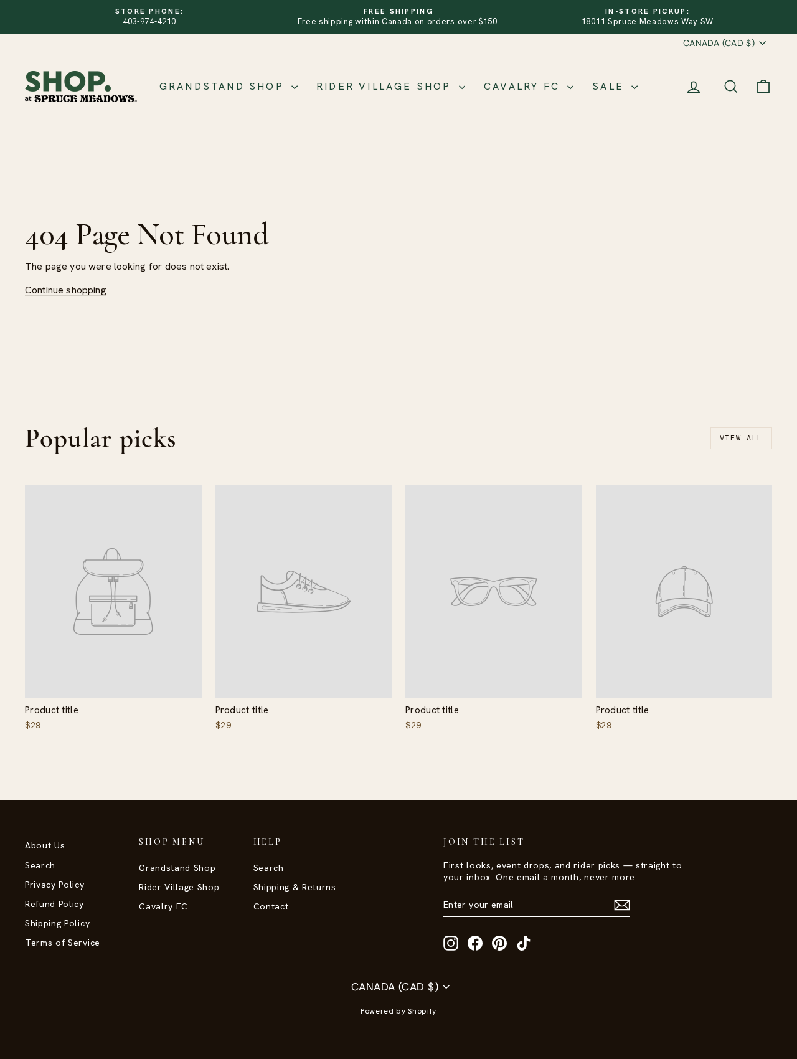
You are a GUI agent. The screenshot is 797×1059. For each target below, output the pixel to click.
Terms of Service (62, 942)
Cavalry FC (524, 86)
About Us (45, 845)
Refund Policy (54, 903)
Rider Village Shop (386, 86)
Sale (610, 86)
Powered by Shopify (398, 1011)
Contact (271, 906)
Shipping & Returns (294, 887)
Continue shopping (65, 290)
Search (40, 865)
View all (741, 438)
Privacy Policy (55, 884)
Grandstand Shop (223, 86)
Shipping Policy (57, 923)
